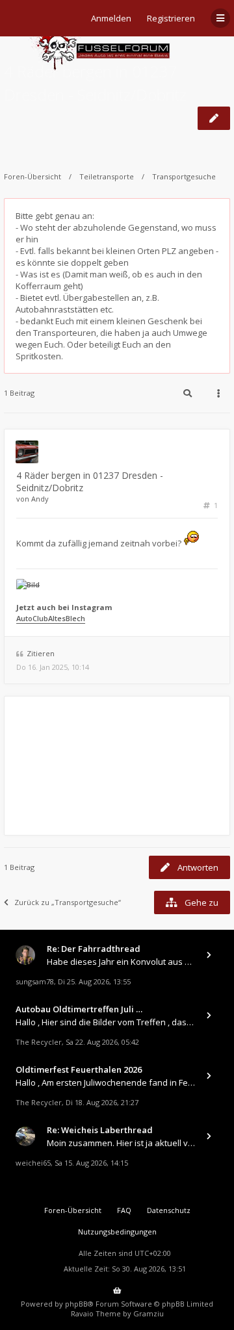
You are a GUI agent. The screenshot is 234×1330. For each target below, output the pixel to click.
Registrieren (171, 18)
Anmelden (111, 18)
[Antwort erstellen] (214, 118)
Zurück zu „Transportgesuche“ (67, 902)
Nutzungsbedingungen (117, 1231)
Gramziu (148, 1313)
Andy (40, 499)
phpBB (76, 1304)
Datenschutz (168, 1210)
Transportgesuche (184, 176)
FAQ (124, 1210)
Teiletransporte (106, 176)
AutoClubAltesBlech (50, 618)
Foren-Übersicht (32, 176)
